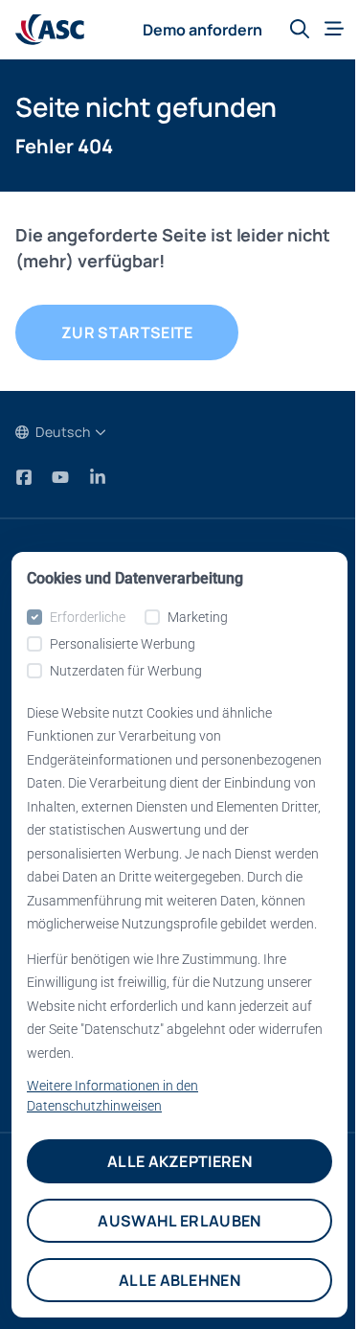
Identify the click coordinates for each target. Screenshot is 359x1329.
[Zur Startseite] (49, 30)
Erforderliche (87, 617)
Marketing (198, 617)
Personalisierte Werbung (122, 644)
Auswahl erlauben (179, 1220)
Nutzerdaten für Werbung (126, 670)
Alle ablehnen (179, 1280)
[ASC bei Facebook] (25, 477)
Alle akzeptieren (179, 1161)
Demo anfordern (202, 29)
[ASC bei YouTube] (62, 477)
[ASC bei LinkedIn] (97, 477)
